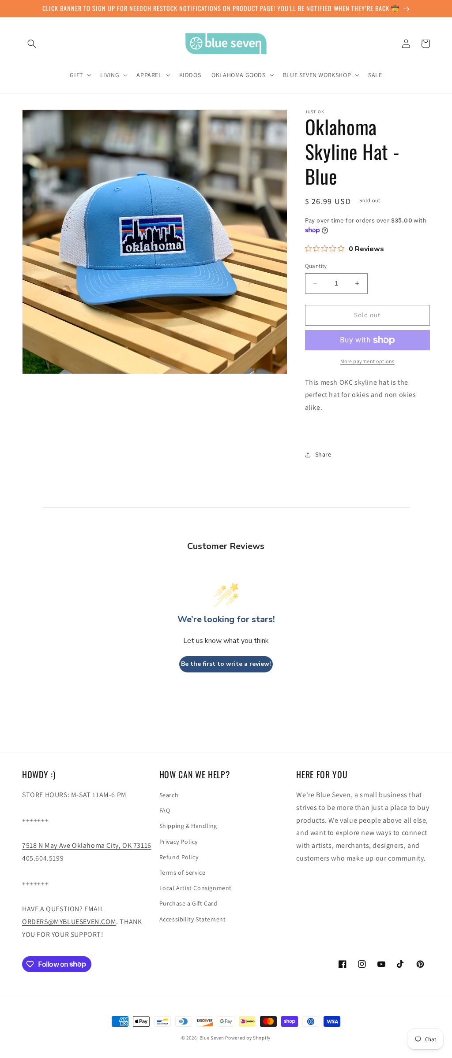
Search (169, 795)
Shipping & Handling (188, 826)
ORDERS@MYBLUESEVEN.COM (69, 921)
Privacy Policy (178, 842)
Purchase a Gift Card (188, 903)
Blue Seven (212, 1038)
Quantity (316, 266)
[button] (31, 43)
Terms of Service (182, 872)
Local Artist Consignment (195, 888)
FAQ (164, 810)
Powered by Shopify (248, 1038)
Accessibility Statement (192, 919)
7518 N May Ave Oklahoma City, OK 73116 (86, 845)
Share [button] (323, 454)
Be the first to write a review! (226, 664)
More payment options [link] (367, 361)
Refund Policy (179, 857)
